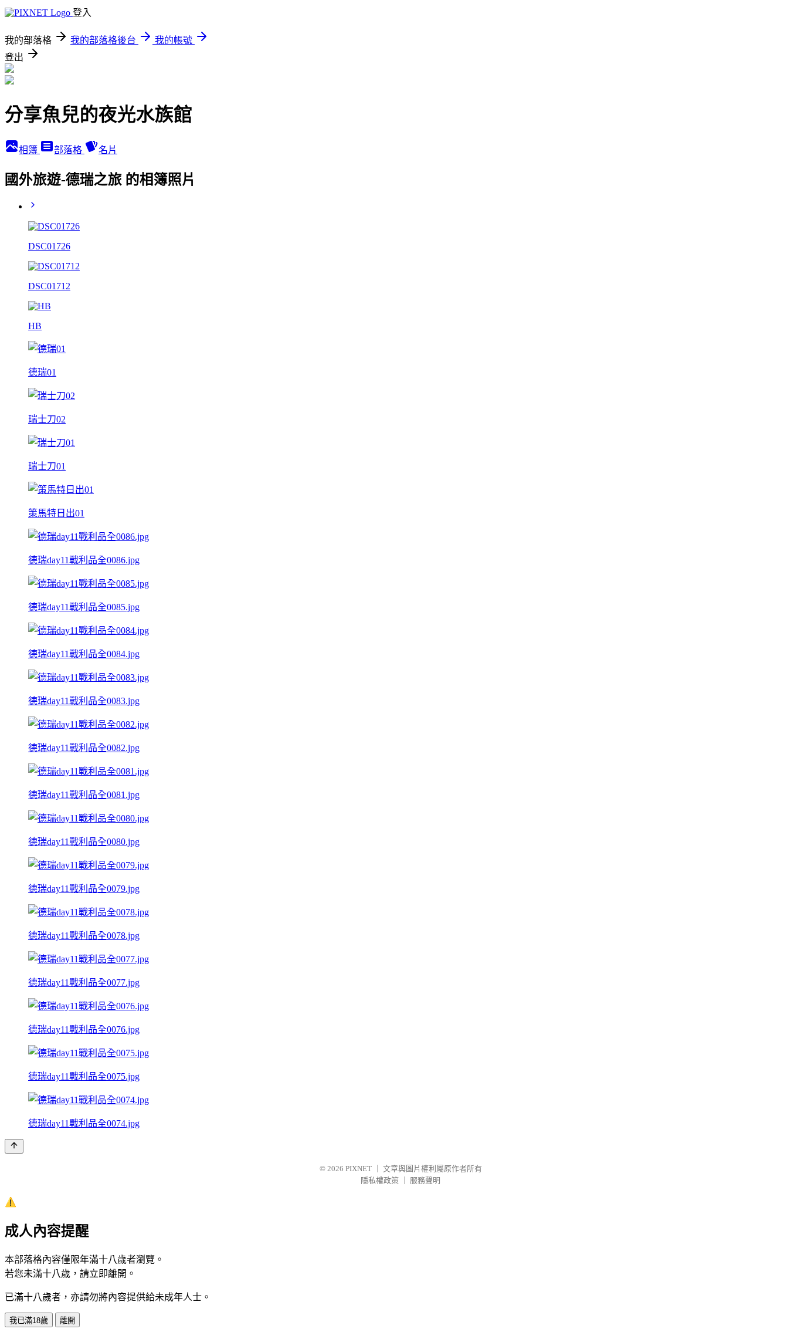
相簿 (29, 150)
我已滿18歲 (28, 1320)
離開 (67, 1320)
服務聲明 (425, 1180)
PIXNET (358, 1168)
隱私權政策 (380, 1180)
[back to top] (14, 1146)
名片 (108, 150)
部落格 (69, 150)
